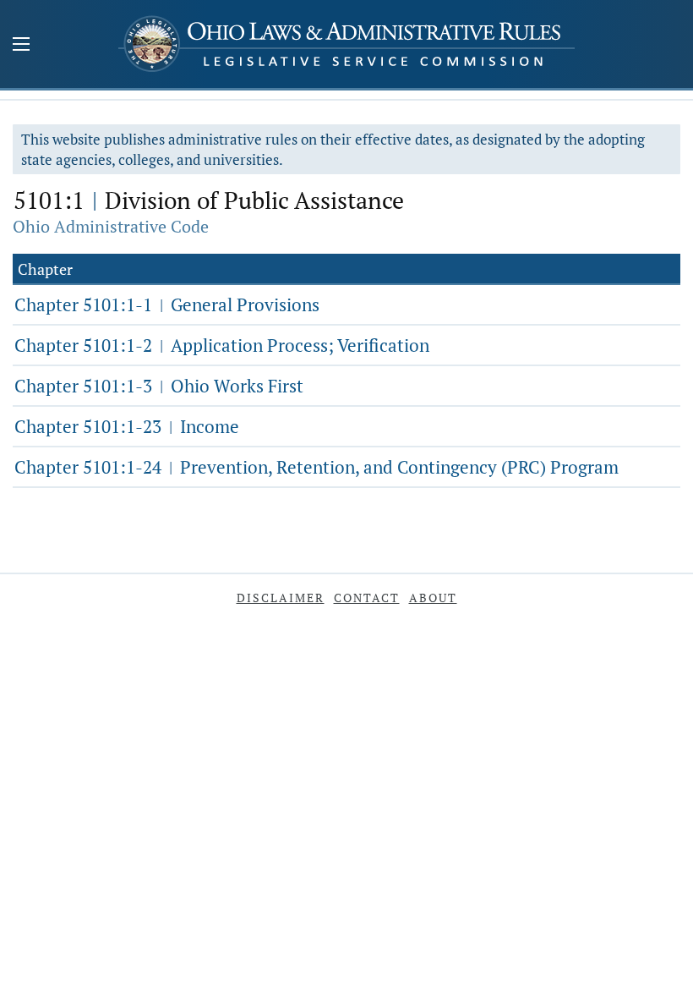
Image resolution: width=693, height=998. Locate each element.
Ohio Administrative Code (111, 226)
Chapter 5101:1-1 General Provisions (166, 304)
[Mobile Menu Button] (21, 45)
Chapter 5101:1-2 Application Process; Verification (221, 345)
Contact (367, 597)
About (433, 597)
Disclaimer (281, 597)
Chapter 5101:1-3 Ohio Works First (158, 386)
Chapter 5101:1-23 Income (126, 426)
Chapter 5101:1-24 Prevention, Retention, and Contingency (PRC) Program (316, 467)
